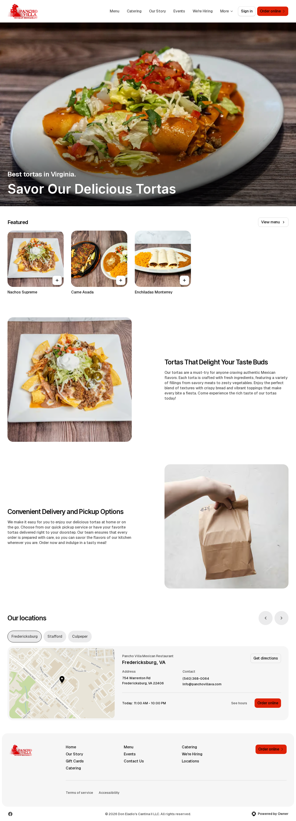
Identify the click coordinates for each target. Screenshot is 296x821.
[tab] (24, 636)
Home (71, 747)
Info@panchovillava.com (202, 684)
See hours (239, 703)
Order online (267, 703)
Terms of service (79, 793)
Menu (114, 11)
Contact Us (134, 761)
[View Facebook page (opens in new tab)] (10, 814)
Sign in (247, 11)
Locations (190, 761)
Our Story (157, 11)
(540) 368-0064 (196, 678)
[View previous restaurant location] (266, 618)
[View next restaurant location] (281, 618)
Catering (134, 11)
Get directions (265, 658)
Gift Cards (75, 761)
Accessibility (109, 793)
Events (179, 11)
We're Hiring (203, 11)
